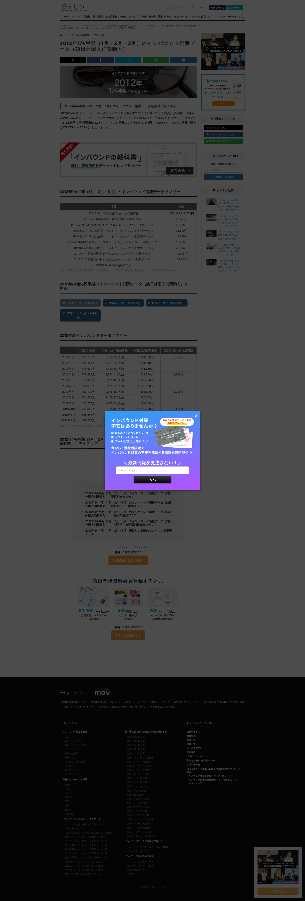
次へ (152, 479)
